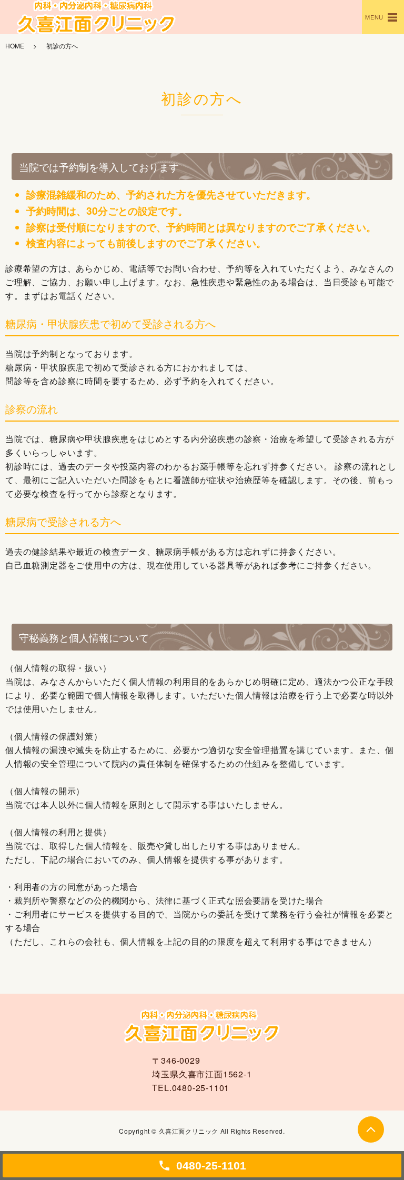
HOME (14, 45)
